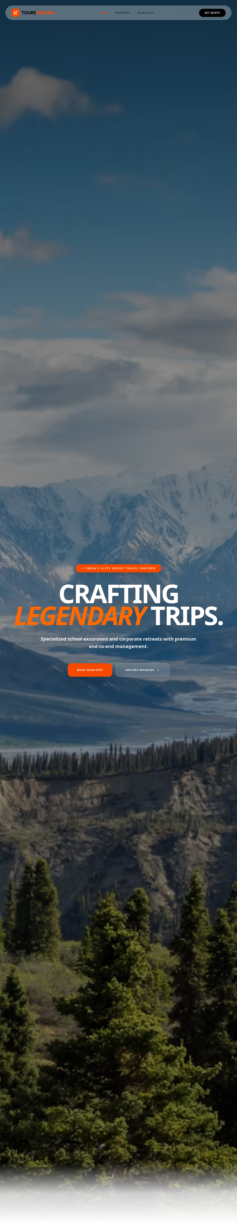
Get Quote (212, 12)
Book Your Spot (90, 670)
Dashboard (146, 12)
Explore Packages (139, 670)
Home (103, 12)
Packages (122, 12)
